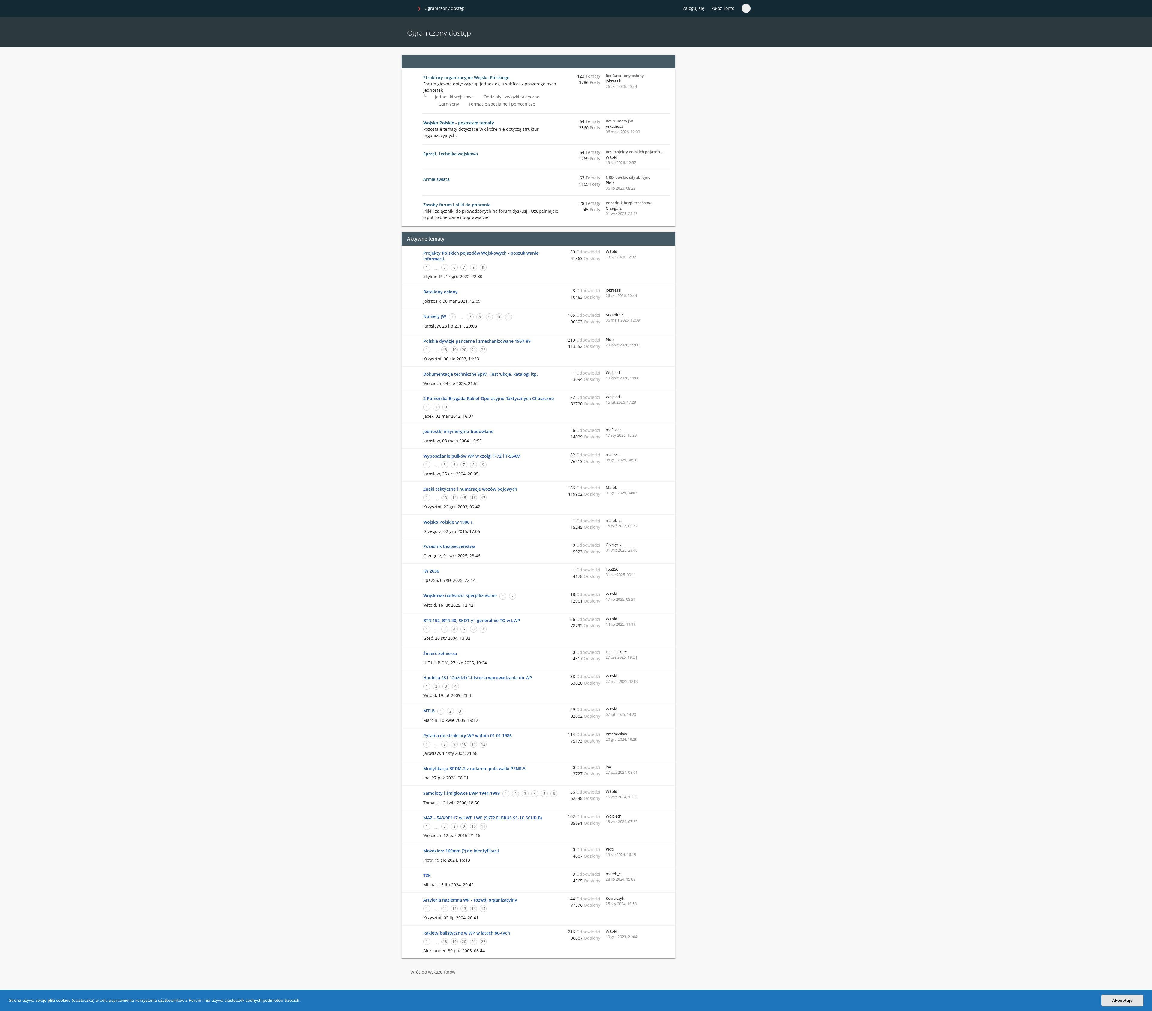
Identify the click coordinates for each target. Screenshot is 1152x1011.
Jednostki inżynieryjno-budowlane (458, 431)
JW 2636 (431, 571)
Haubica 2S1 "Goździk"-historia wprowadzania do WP (477, 677)
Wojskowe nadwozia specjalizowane (460, 595)
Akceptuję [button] (1122, 1000)
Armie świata (436, 179)
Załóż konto (723, 8)
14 (454, 497)
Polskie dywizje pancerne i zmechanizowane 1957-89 (477, 341)
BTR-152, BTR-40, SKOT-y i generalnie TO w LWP (471, 620)
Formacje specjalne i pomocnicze (501, 104)
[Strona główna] (407, 8)
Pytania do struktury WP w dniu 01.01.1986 (467, 735)
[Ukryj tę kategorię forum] (668, 61)
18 (445, 349)
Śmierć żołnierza (440, 653)
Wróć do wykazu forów (432, 972)
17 (483, 497)
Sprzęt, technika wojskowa (450, 154)
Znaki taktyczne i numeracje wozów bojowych (470, 489)
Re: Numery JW (619, 121)
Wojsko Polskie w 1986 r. (448, 522)
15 (464, 497)
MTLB (429, 710)
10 (499, 316)
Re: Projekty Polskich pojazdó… (634, 151)
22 (483, 349)
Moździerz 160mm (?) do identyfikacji (461, 851)
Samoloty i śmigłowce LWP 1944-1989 (461, 793)
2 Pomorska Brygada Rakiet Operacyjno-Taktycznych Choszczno (488, 398)
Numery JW (434, 316)
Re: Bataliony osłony (625, 75)
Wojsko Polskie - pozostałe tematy (458, 123)
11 (509, 316)
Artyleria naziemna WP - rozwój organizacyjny (470, 900)
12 (483, 744)
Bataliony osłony (440, 292)
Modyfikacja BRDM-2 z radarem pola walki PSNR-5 (474, 768)
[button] (303, 1001)
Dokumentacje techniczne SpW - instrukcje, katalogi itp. (480, 374)
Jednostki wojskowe (454, 97)
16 (474, 497)
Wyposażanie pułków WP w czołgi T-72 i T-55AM (471, 456)
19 (454, 349)
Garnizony (448, 104)
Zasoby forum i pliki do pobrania (456, 205)
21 (474, 349)
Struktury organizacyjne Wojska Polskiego (466, 77)
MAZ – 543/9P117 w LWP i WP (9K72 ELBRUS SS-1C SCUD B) (482, 818)
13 (445, 497)
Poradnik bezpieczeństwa (629, 202)
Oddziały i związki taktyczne (510, 97)
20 (464, 349)
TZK (427, 875)
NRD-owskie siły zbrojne (628, 177)
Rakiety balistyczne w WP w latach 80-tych (466, 933)
